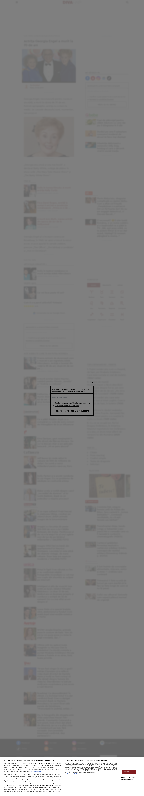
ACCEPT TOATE (128, 772)
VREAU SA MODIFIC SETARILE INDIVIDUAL (127, 778)
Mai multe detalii (36, 771)
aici (5, 785)
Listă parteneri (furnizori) (72, 774)
